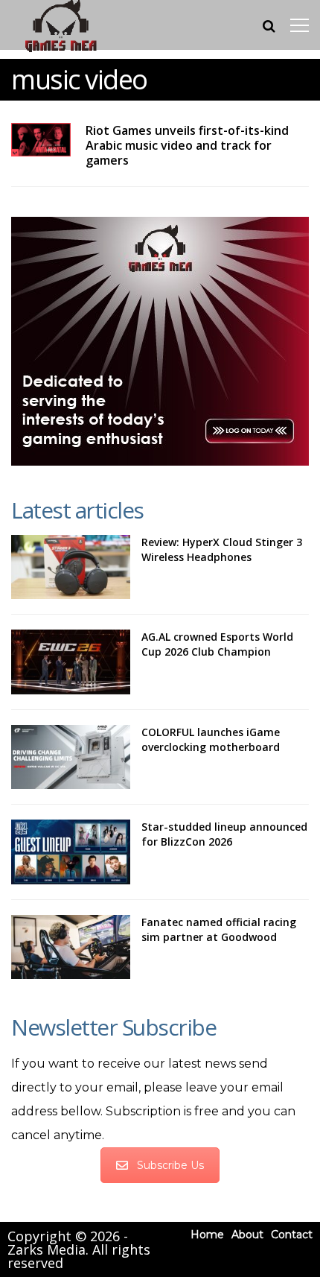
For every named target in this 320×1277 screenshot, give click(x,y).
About (247, 1234)
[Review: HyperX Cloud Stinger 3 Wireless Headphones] (70, 567)
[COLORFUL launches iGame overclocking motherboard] (70, 757)
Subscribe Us (170, 1165)
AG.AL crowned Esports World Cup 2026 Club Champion (217, 644)
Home (207, 1234)
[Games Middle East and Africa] (60, 51)
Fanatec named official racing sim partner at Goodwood (218, 929)
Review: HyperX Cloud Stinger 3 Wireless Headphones (221, 549)
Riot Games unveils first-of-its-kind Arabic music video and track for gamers (187, 145)
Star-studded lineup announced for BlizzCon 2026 (224, 834)
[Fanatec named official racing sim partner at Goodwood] (70, 947)
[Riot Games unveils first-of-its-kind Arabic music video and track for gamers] (41, 139)
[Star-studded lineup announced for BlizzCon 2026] (70, 852)
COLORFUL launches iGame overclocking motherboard (210, 739)
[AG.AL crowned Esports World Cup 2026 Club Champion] (70, 662)
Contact (292, 1234)
